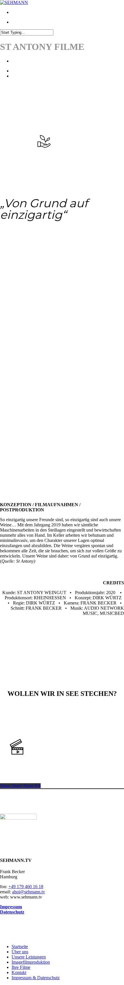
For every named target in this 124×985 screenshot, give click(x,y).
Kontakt (19, 972)
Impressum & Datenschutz (36, 977)
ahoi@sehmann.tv (28, 891)
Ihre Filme (21, 967)
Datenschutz (12, 911)
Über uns (20, 951)
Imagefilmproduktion (31, 962)
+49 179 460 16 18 (25, 886)
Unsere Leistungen (29, 956)
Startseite (20, 946)
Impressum (11, 906)
